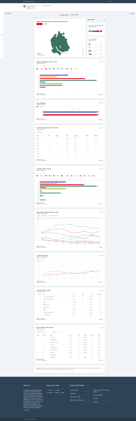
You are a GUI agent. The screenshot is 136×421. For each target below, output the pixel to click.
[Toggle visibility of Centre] (42, 68)
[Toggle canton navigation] (1, 35)
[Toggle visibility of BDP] (76, 68)
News (63, 392)
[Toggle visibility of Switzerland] (39, 259)
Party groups (45, 215)
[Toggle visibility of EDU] (68, 68)
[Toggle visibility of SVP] (50, 68)
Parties (39, 215)
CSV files (95, 398)
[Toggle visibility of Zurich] (43, 259)
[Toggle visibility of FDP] (38, 68)
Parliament (72, 393)
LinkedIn (57, 392)
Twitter (57, 390)
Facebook (50, 390)
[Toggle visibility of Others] (94, 175)
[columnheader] (41, 135)
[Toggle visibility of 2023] (38, 106)
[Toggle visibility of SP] (46, 68)
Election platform (74, 390)
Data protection (32, 419)
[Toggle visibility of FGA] (68, 175)
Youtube (50, 392)
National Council (64, 14)
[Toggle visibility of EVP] (54, 68)
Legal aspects (26, 419)
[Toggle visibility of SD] (77, 175)
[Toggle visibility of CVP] (72, 68)
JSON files (95, 401)
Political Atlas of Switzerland (76, 400)
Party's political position (53, 215)
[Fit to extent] (83, 51)
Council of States (74, 14)
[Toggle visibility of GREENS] (63, 68)
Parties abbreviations (98, 395)
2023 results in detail (75, 396)
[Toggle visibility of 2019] (42, 106)
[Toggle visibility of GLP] (58, 68)
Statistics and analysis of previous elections (101, 391)
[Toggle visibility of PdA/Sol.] (63, 175)
